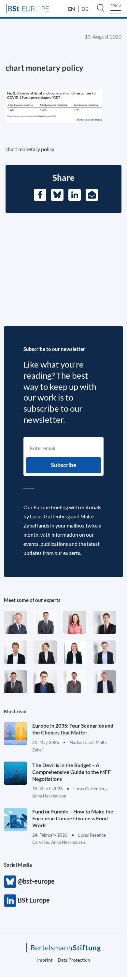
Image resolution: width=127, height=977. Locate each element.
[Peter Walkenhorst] (104, 622)
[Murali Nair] (15, 681)
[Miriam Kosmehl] (74, 622)
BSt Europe (10, 900)
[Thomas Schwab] (45, 681)
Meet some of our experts (32, 600)
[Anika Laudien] (45, 652)
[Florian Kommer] (104, 652)
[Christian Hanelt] (15, 622)
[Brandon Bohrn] (45, 622)
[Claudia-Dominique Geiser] (74, 652)
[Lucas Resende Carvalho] (15, 652)
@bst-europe (10, 881)
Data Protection (74, 959)
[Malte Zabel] (104, 681)
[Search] (100, 7)
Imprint (44, 959)
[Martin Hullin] (74, 681)
